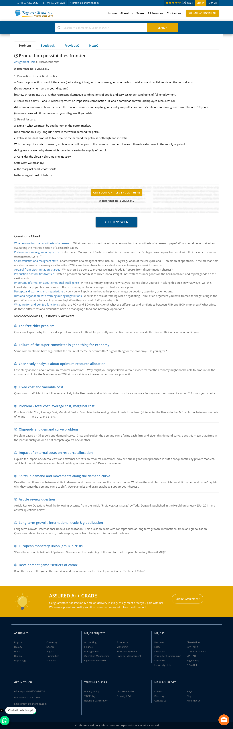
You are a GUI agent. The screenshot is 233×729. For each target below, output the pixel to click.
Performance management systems (36, 252)
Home (112, 13)
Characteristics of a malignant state (36, 261)
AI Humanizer (194, 700)
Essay (157, 646)
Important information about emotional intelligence (46, 282)
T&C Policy (90, 696)
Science (50, 646)
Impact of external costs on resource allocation (56, 452)
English (50, 651)
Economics (122, 642)
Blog (189, 696)
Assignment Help (24, 62)
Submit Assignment (202, 13)
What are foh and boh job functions (36, 304)
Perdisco (159, 642)
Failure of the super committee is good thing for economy (64, 345)
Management (91, 651)
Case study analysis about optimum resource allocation (62, 363)
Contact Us (160, 700)
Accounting (90, 642)
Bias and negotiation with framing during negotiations (48, 296)
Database (159, 660)
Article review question (37, 499)
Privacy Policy (91, 691)
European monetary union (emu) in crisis (51, 546)
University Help (162, 665)
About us (126, 13)
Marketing (122, 646)
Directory (159, 696)
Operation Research (95, 660)
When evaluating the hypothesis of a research (42, 243)
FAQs (189, 691)
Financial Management (128, 656)
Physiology (20, 660)
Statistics (51, 660)
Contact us (174, 13)
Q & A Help (192, 665)
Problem (25, 46)
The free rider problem (36, 326)
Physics (18, 642)
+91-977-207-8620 (28, 2)
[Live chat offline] (223, 719)
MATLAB (191, 656)
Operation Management (97, 656)
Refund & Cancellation (96, 700)
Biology (18, 646)
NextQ (93, 46)
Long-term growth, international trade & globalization (61, 522)
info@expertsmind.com (86, 2)
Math (17, 651)
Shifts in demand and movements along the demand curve (64, 476)
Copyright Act (123, 696)
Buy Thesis (192, 646)
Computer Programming (167, 656)
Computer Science (196, 651)
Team (140, 13)
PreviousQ (71, 46)
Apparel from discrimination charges (37, 269)
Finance (88, 646)
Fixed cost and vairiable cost (41, 387)
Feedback (48, 46)
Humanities (52, 656)
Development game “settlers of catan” (48, 565)
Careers (158, 691)
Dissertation (193, 642)
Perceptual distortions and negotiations (38, 291)
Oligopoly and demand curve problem (48, 429)
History (18, 656)
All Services (155, 13)
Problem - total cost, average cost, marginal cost (56, 406)
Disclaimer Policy (125, 691)
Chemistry (52, 642)
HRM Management (126, 651)
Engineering (193, 660)
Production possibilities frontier (34, 274)
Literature (159, 651)
